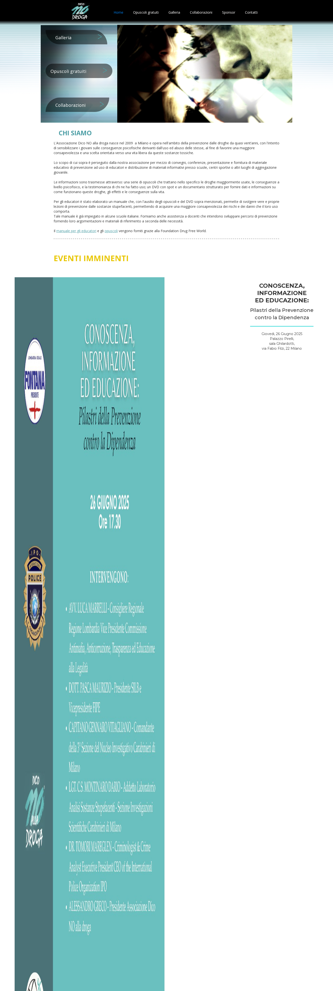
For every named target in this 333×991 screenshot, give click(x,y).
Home (118, 12)
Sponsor (228, 12)
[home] (80, 12)
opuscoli (111, 230)
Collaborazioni (201, 12)
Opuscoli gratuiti (146, 12)
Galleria (174, 12)
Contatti (251, 12)
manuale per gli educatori (76, 230)
